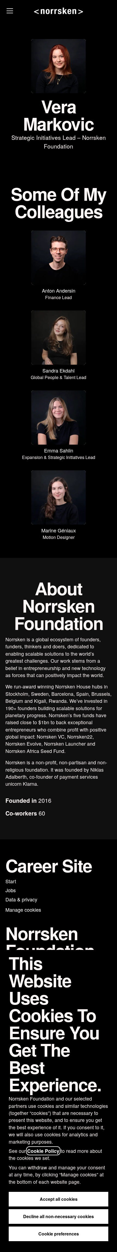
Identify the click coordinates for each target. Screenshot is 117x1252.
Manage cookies (23, 909)
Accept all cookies (59, 1199)
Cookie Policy (43, 1150)
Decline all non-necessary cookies (58, 1216)
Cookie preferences (58, 1234)
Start (10, 881)
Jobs (10, 890)
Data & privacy (21, 899)
